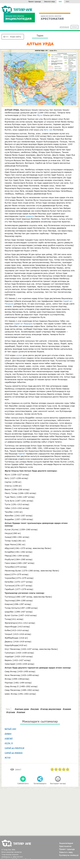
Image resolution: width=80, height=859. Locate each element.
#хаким (67, 709)
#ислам (34, 709)
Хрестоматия (65, 846)
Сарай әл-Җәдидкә (23, 323)
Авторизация (64, 27)
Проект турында (34, 2)
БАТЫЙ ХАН (10, 729)
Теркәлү (74, 27)
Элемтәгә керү (49, 2)
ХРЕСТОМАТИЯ (52, 17)
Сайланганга (23, 783)
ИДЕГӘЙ (9, 738)
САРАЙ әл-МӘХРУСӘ (14, 748)
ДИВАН (8, 734)
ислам (19, 355)
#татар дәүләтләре (50, 709)
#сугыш (10, 712)
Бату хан (48, 130)
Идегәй (21, 453)
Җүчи (39, 115)
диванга (30, 216)
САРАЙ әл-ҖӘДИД (13, 753)
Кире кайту (15, 36)
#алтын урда (22, 709)
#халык (21, 712)
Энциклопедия (18, 17)
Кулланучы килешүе (68, 855)
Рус (67, 2)
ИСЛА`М (9, 743)
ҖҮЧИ (8, 757)
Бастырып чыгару (58, 783)
